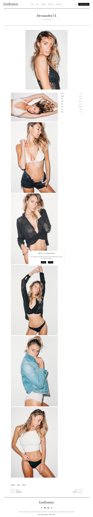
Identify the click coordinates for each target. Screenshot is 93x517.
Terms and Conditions (43, 514)
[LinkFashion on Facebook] (41, 508)
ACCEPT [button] (50, 262)
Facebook (13, 485)
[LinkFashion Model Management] (46, 502)
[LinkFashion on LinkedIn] (48, 508)
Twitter (18, 485)
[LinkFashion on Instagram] (45, 508)
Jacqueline (19, 492)
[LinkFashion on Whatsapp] (52, 508)
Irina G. (75, 492)
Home (43, 19)
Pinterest (24, 485)
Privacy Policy (52, 514)
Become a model (84, 4)
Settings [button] (43, 262)
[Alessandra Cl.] (46, 60)
